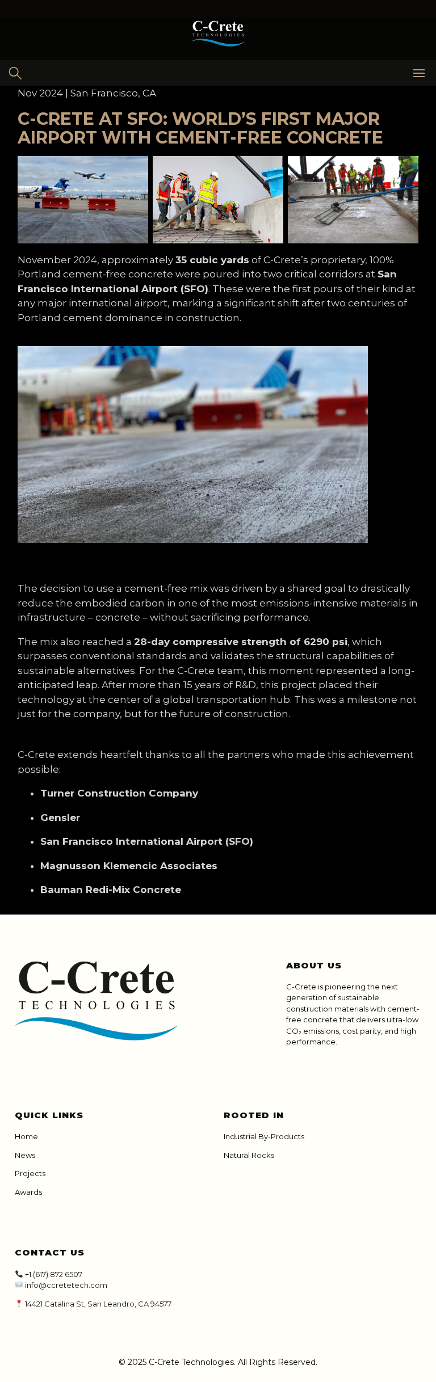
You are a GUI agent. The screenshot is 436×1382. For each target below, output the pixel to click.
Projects (30, 1173)
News (25, 1155)
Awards (28, 1191)
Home (26, 1136)
